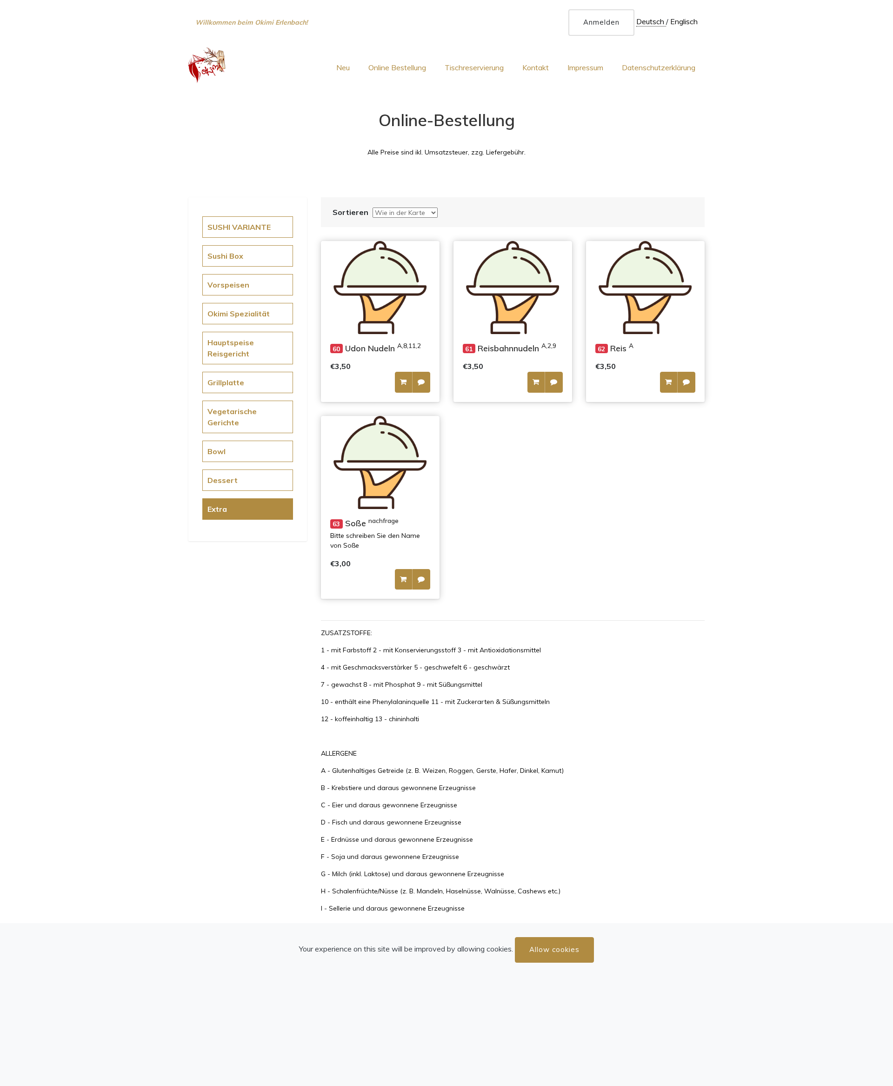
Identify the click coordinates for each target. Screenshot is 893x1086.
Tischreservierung (474, 67)
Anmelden (601, 22)
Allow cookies (554, 949)
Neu (343, 67)
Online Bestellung (397, 67)
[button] (403, 382)
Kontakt (535, 67)
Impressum (585, 67)
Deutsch (651, 21)
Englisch (684, 21)
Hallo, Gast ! (214, 24)
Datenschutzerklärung (658, 67)
